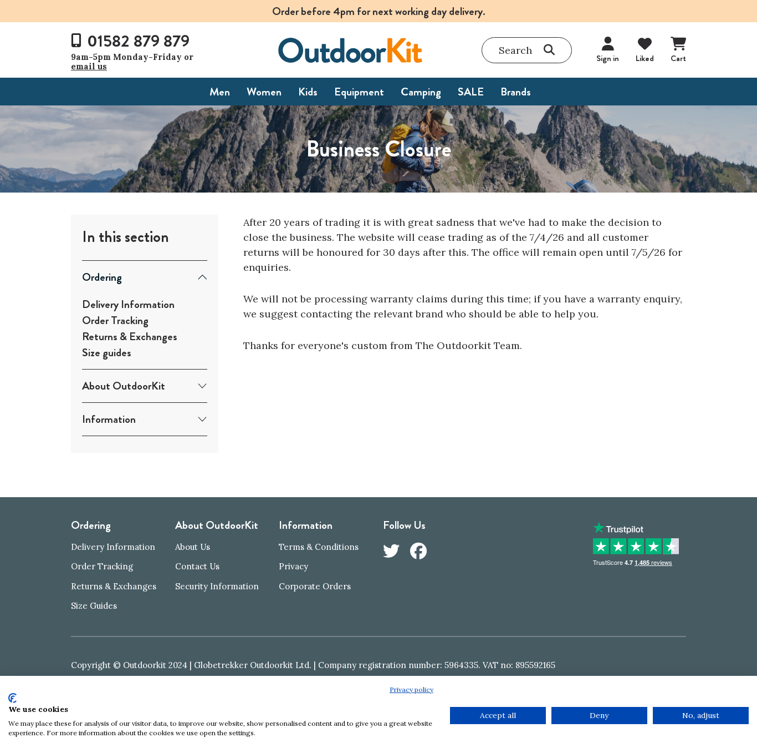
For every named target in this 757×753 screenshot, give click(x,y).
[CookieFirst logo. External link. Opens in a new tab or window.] (12, 698)
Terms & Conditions (319, 547)
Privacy (293, 566)
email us (89, 66)
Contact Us (197, 566)
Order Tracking (115, 320)
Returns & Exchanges (129, 337)
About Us (192, 547)
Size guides (106, 353)
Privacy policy (411, 689)
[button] (527, 50)
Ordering (102, 277)
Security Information (217, 586)
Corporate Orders (315, 586)
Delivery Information (128, 304)
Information (109, 419)
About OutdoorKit (123, 386)
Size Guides (94, 605)
